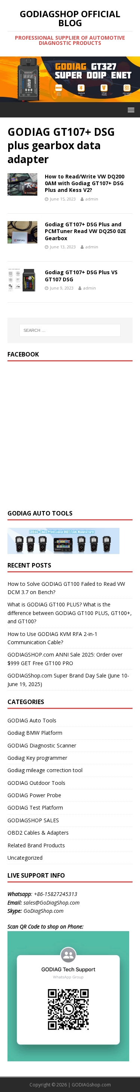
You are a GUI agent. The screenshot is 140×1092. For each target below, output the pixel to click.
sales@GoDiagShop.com (52, 902)
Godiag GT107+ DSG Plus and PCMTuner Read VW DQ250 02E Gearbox (85, 231)
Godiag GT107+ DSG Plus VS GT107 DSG (81, 275)
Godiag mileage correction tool (45, 770)
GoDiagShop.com (43, 910)
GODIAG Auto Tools (31, 720)
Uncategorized (25, 857)
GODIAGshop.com (91, 1085)
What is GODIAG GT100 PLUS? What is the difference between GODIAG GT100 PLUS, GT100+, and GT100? (69, 613)
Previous (9, 77)
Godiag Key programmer (37, 757)
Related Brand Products (36, 845)
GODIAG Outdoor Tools (36, 782)
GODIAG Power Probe (34, 795)
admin (91, 199)
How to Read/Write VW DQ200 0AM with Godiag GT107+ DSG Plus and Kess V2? (84, 183)
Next (130, 77)
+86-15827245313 (55, 893)
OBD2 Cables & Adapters (38, 832)
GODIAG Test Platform (35, 807)
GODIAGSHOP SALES (33, 820)
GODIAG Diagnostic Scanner (41, 745)
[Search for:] (70, 330)
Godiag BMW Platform (34, 732)
